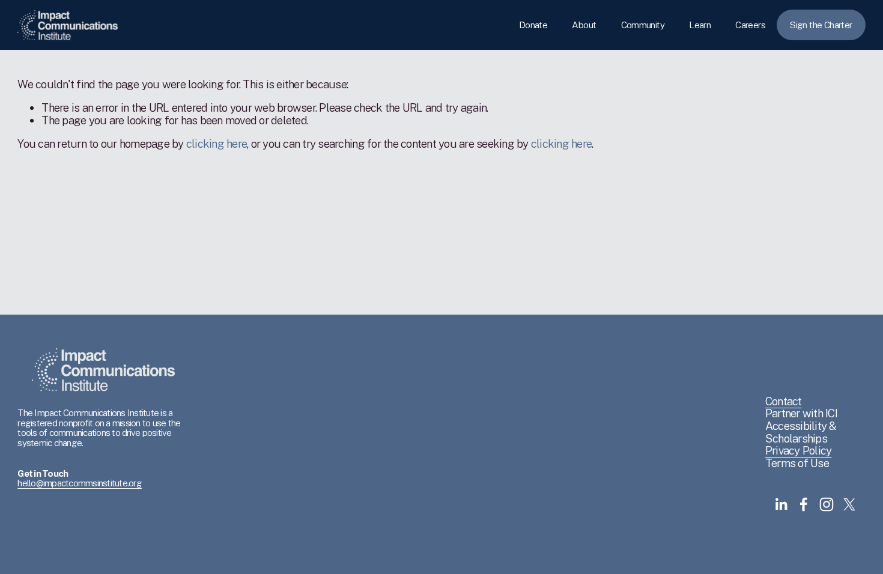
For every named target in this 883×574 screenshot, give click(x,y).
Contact (783, 401)
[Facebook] (804, 504)
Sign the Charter (821, 25)
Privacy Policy (798, 450)
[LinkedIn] (781, 504)
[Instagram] (826, 504)
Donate (533, 25)
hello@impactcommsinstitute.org (79, 483)
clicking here (216, 143)
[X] (849, 504)
